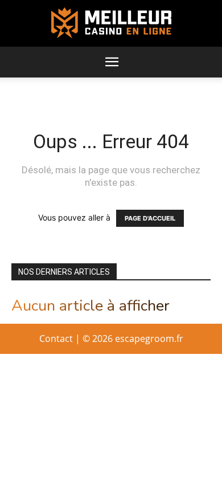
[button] (111, 62)
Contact (56, 338)
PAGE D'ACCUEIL (150, 218)
